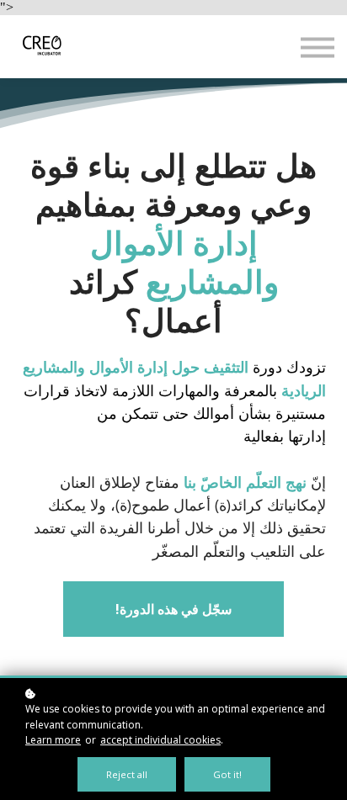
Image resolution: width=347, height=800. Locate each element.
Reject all (126, 774)
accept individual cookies (160, 740)
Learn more (53, 740)
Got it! (227, 774)
